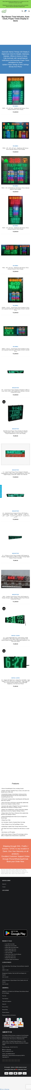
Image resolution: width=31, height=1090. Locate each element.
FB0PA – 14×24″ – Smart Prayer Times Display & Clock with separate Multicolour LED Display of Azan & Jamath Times (15, 309)
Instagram (12, 1060)
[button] (6, 1049)
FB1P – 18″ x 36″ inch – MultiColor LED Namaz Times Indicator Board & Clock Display (15, 228)
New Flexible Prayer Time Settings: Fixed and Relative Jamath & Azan (15, 967)
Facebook (3, 1060)
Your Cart (4, 995)
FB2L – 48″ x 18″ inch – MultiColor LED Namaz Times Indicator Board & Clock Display (15, 268)
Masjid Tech (15, 387)
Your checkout (5, 998)
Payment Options (5, 1012)
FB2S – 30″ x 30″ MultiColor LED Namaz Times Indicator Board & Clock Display (15, 188)
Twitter (6, 1060)
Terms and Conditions (6, 1001)
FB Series (15, 106)
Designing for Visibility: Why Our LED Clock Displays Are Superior (14, 974)
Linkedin (15, 1060)
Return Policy (5, 1009)
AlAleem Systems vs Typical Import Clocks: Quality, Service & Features (15, 981)
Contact (3, 886)
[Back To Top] (26, 1084)
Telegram (18, 1060)
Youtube (9, 1060)
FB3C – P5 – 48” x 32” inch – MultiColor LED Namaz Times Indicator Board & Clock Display (15, 149)
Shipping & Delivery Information (9, 1015)
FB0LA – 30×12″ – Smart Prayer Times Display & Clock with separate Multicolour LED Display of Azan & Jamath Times (15, 350)
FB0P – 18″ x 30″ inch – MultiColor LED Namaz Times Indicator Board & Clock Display (15, 109)
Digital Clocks (15, 635)
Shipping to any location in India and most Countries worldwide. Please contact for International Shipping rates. (16, 6)
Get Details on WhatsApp (1, 491)
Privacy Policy (5, 1006)
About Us (4, 884)
